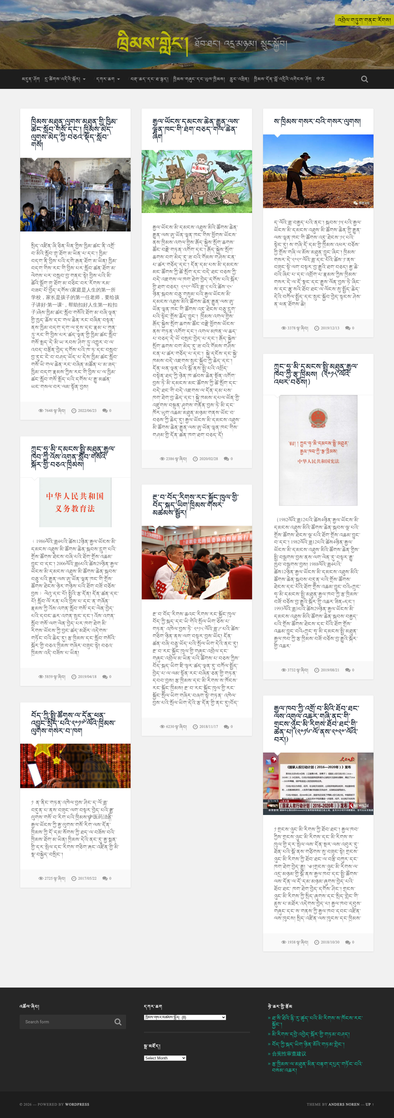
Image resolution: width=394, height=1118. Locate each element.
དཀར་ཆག (105, 79)
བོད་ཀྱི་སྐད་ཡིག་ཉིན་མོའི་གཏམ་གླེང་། (308, 1044)
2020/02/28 (209, 459)
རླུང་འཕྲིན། (239, 79)
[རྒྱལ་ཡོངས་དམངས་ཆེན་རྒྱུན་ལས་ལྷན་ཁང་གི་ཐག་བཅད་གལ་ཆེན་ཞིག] (197, 181)
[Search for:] (73, 1022)
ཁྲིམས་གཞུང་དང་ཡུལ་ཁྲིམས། (199, 79)
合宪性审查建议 (289, 1054)
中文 (320, 79)
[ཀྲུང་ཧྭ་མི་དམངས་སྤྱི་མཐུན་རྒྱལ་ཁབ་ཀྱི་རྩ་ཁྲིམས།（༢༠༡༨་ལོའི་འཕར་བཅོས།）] (318, 450)
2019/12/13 (330, 328)
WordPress (77, 1105)
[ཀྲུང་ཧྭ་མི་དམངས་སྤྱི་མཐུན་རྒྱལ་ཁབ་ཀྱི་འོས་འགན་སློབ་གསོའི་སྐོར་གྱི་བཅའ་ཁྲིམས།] (75, 502)
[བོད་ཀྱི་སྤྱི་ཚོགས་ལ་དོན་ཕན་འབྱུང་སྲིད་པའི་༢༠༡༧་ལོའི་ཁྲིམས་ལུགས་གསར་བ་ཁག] (75, 766)
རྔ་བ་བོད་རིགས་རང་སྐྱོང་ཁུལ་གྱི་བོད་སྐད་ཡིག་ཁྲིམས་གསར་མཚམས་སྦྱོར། (196, 505)
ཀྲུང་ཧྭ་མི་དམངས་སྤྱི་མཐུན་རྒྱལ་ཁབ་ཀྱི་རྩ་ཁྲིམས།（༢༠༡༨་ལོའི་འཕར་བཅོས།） (316, 374)
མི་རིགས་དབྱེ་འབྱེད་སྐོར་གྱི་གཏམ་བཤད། (311, 1034)
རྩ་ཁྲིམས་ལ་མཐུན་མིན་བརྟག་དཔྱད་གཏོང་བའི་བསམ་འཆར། (317, 1067)
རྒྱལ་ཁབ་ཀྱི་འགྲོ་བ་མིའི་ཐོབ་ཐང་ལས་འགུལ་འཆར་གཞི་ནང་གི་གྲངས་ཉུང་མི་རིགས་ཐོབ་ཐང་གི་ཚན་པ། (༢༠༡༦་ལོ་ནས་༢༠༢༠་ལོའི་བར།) (317, 724)
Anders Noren (344, 1105)
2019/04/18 (87, 677)
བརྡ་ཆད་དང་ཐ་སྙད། (150, 79)
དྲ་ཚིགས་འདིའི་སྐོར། (62, 79)
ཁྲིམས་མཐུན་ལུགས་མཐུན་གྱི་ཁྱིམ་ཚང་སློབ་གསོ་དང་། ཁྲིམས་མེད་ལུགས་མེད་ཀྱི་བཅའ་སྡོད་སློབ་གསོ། (74, 133)
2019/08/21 (330, 670)
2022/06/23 (87, 410)
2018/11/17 (209, 726)
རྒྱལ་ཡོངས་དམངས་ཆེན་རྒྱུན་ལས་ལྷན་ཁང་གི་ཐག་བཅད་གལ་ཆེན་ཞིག (196, 129)
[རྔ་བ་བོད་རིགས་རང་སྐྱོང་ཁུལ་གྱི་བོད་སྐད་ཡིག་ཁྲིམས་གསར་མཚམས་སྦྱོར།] (197, 562)
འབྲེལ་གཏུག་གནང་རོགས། (364, 20)
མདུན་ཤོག (31, 79)
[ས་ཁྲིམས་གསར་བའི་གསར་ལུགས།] (318, 171)
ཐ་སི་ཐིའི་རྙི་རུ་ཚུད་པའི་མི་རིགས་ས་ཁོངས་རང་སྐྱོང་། (317, 1021)
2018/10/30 (330, 942)
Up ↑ (370, 1105)
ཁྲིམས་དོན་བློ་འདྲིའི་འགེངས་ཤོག (283, 79)
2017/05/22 (87, 878)
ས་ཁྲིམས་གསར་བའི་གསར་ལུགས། (317, 121)
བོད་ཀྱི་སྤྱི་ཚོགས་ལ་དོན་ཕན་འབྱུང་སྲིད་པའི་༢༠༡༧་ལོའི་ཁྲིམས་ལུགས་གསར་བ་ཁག (73, 723)
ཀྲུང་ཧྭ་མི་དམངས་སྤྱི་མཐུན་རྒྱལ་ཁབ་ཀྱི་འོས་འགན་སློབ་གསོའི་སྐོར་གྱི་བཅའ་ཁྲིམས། (73, 457)
